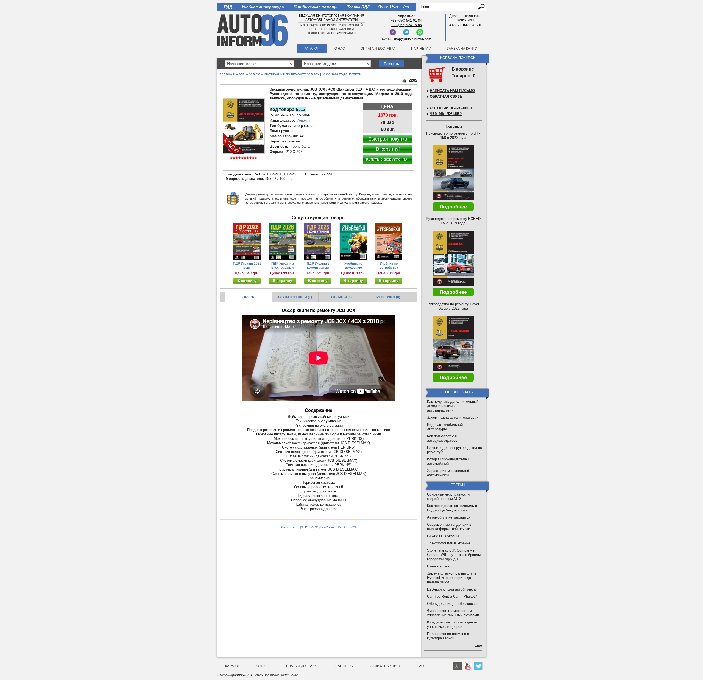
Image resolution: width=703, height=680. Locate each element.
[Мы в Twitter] (478, 666)
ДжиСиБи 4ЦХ (330, 527)
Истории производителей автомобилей (448, 461)
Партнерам (421, 49)
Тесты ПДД (358, 7)
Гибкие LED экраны (443, 536)
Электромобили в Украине (448, 543)
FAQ (420, 666)
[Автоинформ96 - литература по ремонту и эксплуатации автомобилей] (253, 30)
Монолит (303, 120)
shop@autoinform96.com (412, 39)
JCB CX (254, 74)
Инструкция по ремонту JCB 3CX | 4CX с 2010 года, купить (312, 74)
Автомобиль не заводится (448, 517)
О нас (339, 49)
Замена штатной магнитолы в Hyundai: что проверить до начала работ (451, 577)
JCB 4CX (311, 527)
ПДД (228, 7)
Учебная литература (263, 7)
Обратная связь (446, 96)
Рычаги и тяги (438, 566)
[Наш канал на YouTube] (468, 666)
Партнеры (344, 666)
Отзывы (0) (341, 297)
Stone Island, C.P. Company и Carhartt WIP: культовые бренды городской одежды (454, 554)
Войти (462, 20)
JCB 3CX (349, 527)
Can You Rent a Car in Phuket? (452, 596)
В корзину (247, 280)
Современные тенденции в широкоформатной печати (449, 526)
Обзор (248, 297)
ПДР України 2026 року (247, 266)
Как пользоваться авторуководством (442, 438)
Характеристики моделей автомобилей (448, 473)
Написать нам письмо (452, 91)
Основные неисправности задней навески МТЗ (448, 496)
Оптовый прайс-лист (451, 108)
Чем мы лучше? (446, 114)
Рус (394, 6)
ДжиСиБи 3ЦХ (292, 527)
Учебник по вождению (353, 266)
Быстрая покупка (387, 139)
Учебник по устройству (389, 266)
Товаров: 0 (463, 76)
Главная (227, 74)
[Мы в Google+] (457, 666)
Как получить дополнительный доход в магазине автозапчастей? (452, 405)
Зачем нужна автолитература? (452, 417)
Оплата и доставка (378, 49)
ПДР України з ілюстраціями (282, 266)
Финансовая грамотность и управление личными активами (453, 613)
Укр (405, 7)
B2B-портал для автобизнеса (451, 589)
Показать (391, 64)
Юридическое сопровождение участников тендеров (452, 624)
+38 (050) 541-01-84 (406, 21)
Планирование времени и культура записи (448, 636)
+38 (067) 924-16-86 (406, 25)
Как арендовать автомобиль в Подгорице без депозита (452, 508)
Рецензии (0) (388, 297)
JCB (242, 74)
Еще (478, 645)
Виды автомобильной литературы (445, 426)
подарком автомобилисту (337, 194)
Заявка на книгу (462, 49)
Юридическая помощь (315, 7)
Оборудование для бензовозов (452, 603)
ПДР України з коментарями (318, 266)
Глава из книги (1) (295, 297)
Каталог (311, 49)
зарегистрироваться (465, 25)
